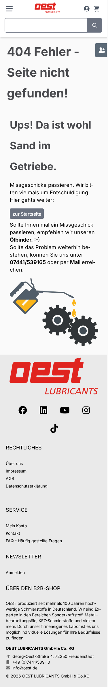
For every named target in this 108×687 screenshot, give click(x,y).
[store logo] (47, 8)
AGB (10, 478)
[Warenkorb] (96, 9)
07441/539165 (28, 262)
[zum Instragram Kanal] (86, 410)
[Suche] (94, 25)
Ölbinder (20, 240)
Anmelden (15, 572)
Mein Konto (16, 525)
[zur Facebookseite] (23, 410)
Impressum (16, 470)
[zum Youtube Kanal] (64, 410)
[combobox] (46, 25)
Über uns (14, 463)
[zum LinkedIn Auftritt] (43, 410)
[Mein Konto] (86, 8)
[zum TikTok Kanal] (54, 428)
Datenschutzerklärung (27, 485)
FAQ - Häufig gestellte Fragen (34, 540)
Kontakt (13, 533)
